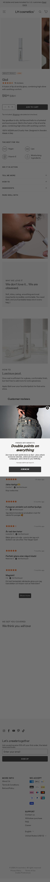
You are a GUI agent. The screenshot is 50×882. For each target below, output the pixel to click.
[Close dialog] (47, 408)
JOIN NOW (25, 469)
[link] (25, 422)
